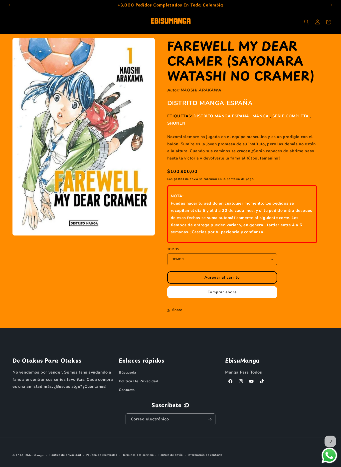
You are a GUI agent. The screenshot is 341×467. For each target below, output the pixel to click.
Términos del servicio (138, 455)
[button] (10, 21)
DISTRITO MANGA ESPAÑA (210, 103)
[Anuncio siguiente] (331, 5)
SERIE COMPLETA (291, 116)
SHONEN (176, 123)
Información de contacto (205, 455)
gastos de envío (186, 179)
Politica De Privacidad (138, 381)
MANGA (261, 116)
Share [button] (177, 310)
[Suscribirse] (209, 419)
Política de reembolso (102, 455)
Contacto (127, 390)
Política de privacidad (65, 455)
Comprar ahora (222, 292)
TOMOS (173, 249)
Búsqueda (127, 372)
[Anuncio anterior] (9, 5)
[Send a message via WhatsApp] (329, 455)
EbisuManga (34, 455)
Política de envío (171, 455)
